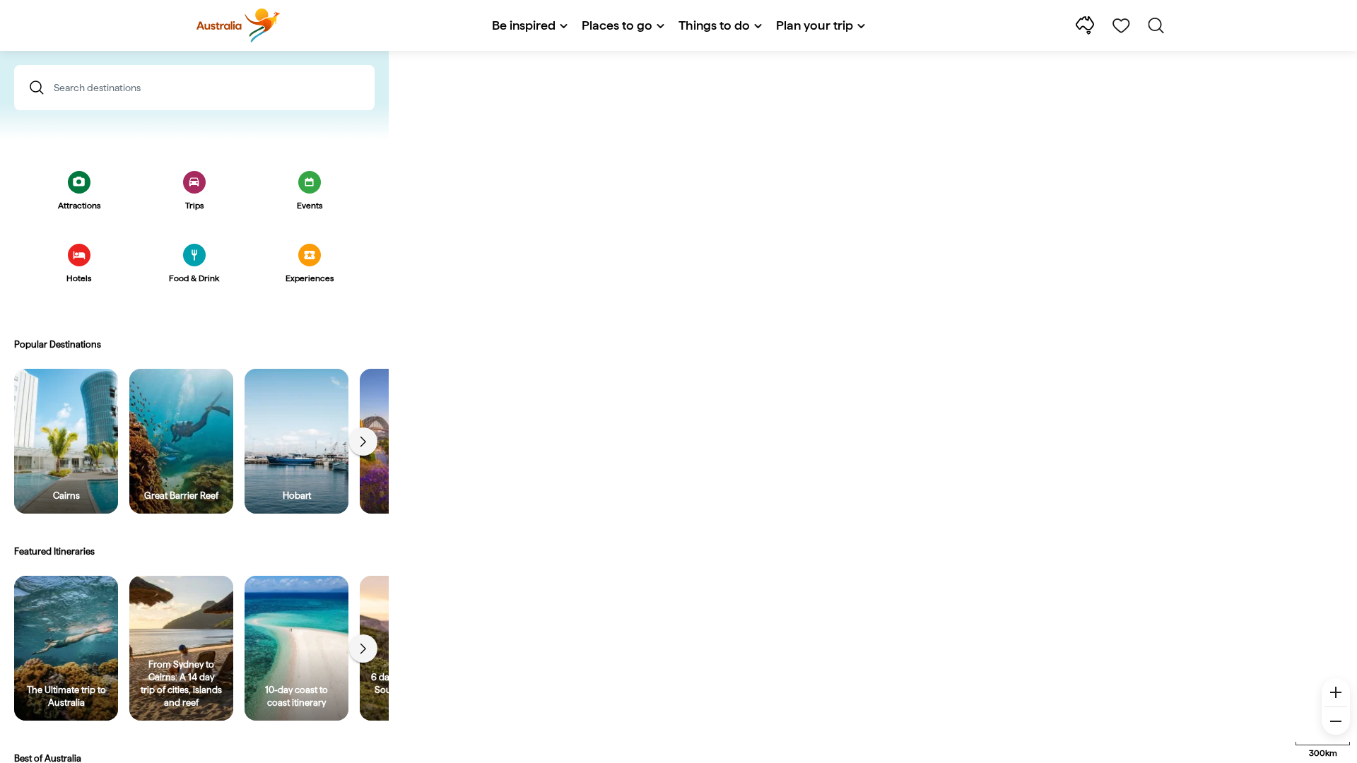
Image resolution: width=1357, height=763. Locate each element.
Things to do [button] (714, 25)
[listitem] (66, 441)
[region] (678, 407)
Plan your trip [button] (814, 25)
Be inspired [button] (524, 25)
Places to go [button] (617, 25)
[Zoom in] (1336, 692)
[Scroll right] (363, 441)
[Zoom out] (1336, 720)
